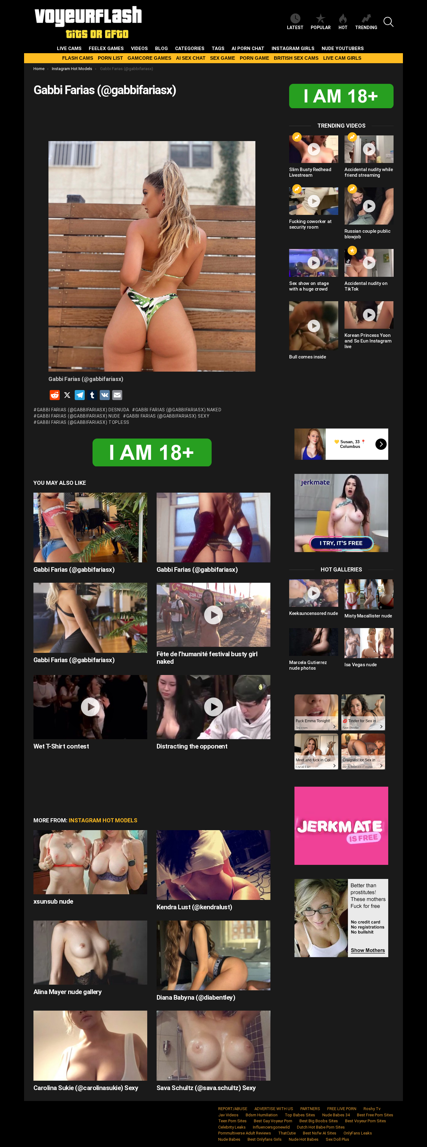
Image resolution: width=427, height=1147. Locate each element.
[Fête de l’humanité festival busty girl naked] (213, 615)
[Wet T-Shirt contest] (90, 707)
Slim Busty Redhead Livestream (310, 172)
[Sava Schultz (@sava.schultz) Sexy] (213, 1045)
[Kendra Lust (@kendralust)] (213, 865)
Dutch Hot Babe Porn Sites (321, 1127)
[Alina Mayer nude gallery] (90, 953)
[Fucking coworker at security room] (313, 201)
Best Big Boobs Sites (318, 1121)
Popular (321, 27)
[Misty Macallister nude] (369, 594)
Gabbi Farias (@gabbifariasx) (73, 569)
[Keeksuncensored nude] (313, 593)
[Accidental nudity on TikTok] (369, 263)
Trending (366, 27)
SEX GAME (222, 58)
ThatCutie (287, 1133)
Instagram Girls (293, 48)
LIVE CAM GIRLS (342, 58)
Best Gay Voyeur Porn (273, 1121)
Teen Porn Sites (232, 1121)
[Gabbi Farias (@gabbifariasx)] (90, 527)
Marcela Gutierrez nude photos (308, 665)
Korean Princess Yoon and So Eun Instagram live (368, 340)
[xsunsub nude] (90, 862)
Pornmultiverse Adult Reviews (244, 1133)
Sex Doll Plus (337, 1139)
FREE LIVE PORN (341, 1108)
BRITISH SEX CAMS (296, 58)
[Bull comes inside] (313, 326)
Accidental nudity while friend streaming (368, 172)
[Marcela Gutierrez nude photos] (313, 642)
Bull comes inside (307, 357)
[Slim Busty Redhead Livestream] (313, 149)
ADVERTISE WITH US (273, 1108)
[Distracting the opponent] (213, 707)
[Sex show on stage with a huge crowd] (313, 263)
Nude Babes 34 (336, 1115)
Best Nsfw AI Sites (319, 1133)
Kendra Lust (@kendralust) (194, 907)
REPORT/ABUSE (232, 1108)
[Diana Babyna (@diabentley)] (213, 955)
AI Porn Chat (248, 48)
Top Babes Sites (300, 1115)
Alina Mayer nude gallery (67, 992)
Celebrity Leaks (232, 1127)
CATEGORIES (189, 48)
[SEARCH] (389, 22)
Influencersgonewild (271, 1127)
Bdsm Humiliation (262, 1115)
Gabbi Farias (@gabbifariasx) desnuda (83, 409)
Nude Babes (229, 1139)
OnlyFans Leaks (358, 1133)
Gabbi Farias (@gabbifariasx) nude (78, 416)
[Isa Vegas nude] (369, 643)
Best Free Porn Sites (375, 1115)
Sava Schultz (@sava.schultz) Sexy (206, 1088)
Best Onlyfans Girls (265, 1139)
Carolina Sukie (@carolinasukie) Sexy (85, 1088)
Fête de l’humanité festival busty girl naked (207, 657)
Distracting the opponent (192, 746)
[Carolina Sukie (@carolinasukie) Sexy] (90, 1045)
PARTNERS (310, 1108)
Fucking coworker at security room (310, 224)
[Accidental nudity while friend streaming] (369, 149)
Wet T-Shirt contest (61, 746)
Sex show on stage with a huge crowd (309, 286)
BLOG (161, 48)
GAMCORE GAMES (149, 58)
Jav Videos (228, 1115)
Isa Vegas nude (360, 664)
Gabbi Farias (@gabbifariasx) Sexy (168, 416)
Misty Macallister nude (368, 616)
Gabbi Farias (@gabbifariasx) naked (178, 409)
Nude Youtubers (343, 48)
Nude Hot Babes (304, 1139)
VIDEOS (139, 48)
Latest (295, 27)
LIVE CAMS (69, 48)
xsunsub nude (53, 901)
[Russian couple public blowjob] (369, 206)
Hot (343, 27)
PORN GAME (254, 58)
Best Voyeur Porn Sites (365, 1121)
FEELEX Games (106, 48)
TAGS (218, 48)
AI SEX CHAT (190, 58)
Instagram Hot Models (103, 820)
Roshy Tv (372, 1108)
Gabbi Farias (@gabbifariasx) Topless (83, 422)
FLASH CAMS (77, 58)
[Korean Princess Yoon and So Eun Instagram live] (369, 315)
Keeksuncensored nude (313, 613)
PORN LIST (110, 58)
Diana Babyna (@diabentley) (196, 997)
